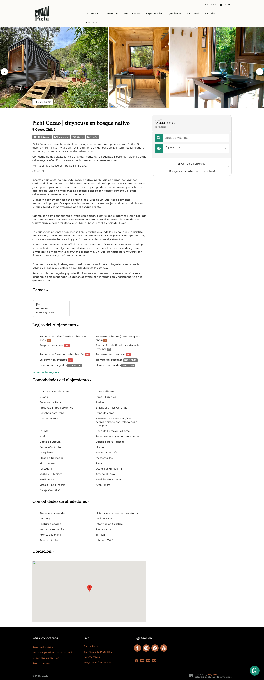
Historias (210, 13)
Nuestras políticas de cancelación (53, 652)
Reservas (112, 13)
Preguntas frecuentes (98, 662)
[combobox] (197, 148)
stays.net (213, 674)
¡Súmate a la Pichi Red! (98, 651)
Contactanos (92, 657)
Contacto (92, 22)
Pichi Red (193, 13)
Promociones (132, 13)
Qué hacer (174, 13)
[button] (259, 71)
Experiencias (154, 13)
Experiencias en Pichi (46, 658)
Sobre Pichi (93, 13)
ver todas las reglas (45, 372)
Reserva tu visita (42, 647)
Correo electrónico (192, 163)
